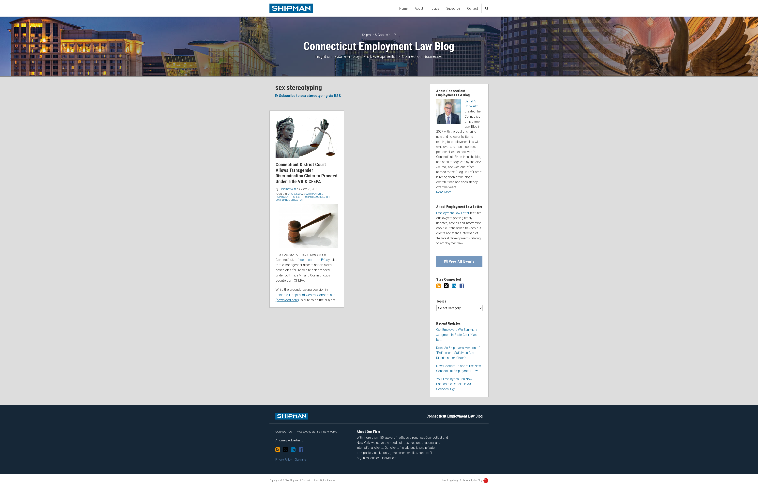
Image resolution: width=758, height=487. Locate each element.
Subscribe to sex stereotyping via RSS (309, 96)
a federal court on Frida (311, 260)
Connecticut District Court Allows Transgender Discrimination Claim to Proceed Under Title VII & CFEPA (306, 173)
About (419, 8)
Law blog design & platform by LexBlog (462, 480)
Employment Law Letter (452, 213)
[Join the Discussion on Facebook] (462, 286)
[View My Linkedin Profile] (454, 286)
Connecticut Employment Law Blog (379, 46)
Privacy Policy (283, 459)
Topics (434, 8)
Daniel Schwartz (287, 189)
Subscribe (453, 8)
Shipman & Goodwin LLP (379, 35)
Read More (444, 192)
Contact (472, 8)
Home (403, 8)
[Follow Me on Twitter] (446, 286)
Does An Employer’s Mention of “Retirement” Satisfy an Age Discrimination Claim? (457, 353)
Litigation (297, 199)
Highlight (296, 196)
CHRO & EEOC (294, 193)
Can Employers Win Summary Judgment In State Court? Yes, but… (457, 335)
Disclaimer (301, 459)
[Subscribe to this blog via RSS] (438, 286)
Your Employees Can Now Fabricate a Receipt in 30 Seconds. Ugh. (454, 384)
